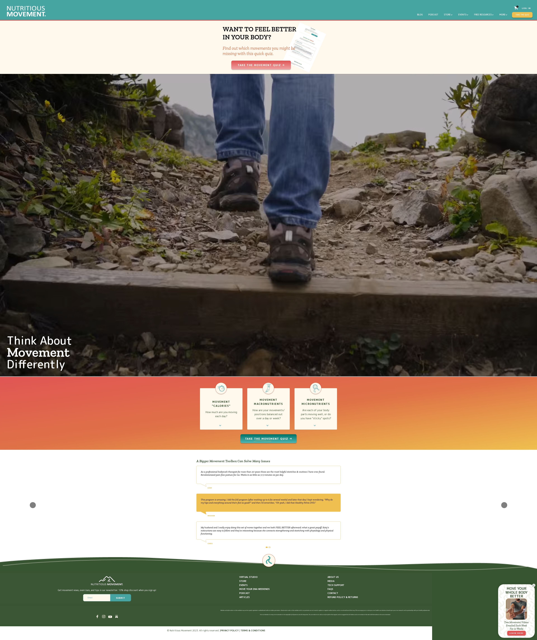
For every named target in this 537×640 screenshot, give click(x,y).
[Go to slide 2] (269, 547)
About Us (333, 577)
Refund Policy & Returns (343, 597)
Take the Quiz (522, 14)
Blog (420, 14)
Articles (244, 597)
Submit (120, 597)
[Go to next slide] (504, 505)
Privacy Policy (230, 630)
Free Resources (483, 14)
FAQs (330, 589)
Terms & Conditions (253, 630)
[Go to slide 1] (267, 547)
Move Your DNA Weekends (254, 589)
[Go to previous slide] (33, 505)
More (502, 14)
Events (462, 14)
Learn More (516, 633)
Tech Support (336, 585)
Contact (333, 593)
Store (447, 14)
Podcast (433, 14)
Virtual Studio (248, 577)
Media (331, 581)
